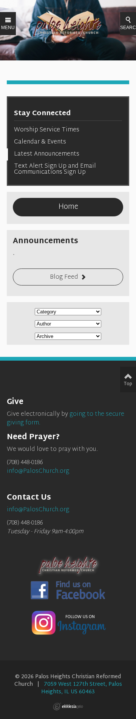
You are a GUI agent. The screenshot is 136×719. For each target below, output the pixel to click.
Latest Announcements (46, 154)
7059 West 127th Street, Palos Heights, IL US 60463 (81, 688)
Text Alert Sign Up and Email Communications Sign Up (55, 169)
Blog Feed (64, 277)
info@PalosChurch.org (38, 471)
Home (68, 207)
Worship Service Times (46, 130)
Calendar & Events (40, 142)
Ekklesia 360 (68, 706)
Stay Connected (42, 113)
